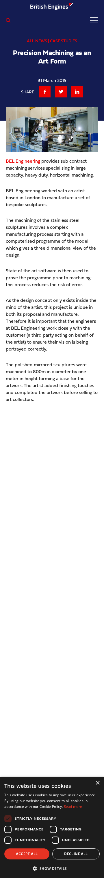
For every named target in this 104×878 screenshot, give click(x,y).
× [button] (97, 783)
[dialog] (52, 827)
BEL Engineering (23, 160)
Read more (73, 806)
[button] (52, 868)
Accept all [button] (27, 853)
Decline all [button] (76, 853)
